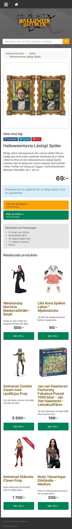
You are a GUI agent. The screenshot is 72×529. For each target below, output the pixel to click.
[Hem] (16, 4)
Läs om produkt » (17, 205)
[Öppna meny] (6, 4)
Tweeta (25, 139)
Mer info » (18, 335)
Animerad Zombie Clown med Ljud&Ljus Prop (17, 390)
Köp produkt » (15, 215)
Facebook (12, 139)
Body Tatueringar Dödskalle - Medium (52, 480)
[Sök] (66, 41)
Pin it (37, 139)
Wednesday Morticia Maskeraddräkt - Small (16, 308)
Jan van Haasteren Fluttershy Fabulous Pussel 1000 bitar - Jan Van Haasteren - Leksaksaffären (53, 395)
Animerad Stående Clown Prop (18, 478)
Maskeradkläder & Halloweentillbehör (36, 22)
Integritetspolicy (10, 526)
